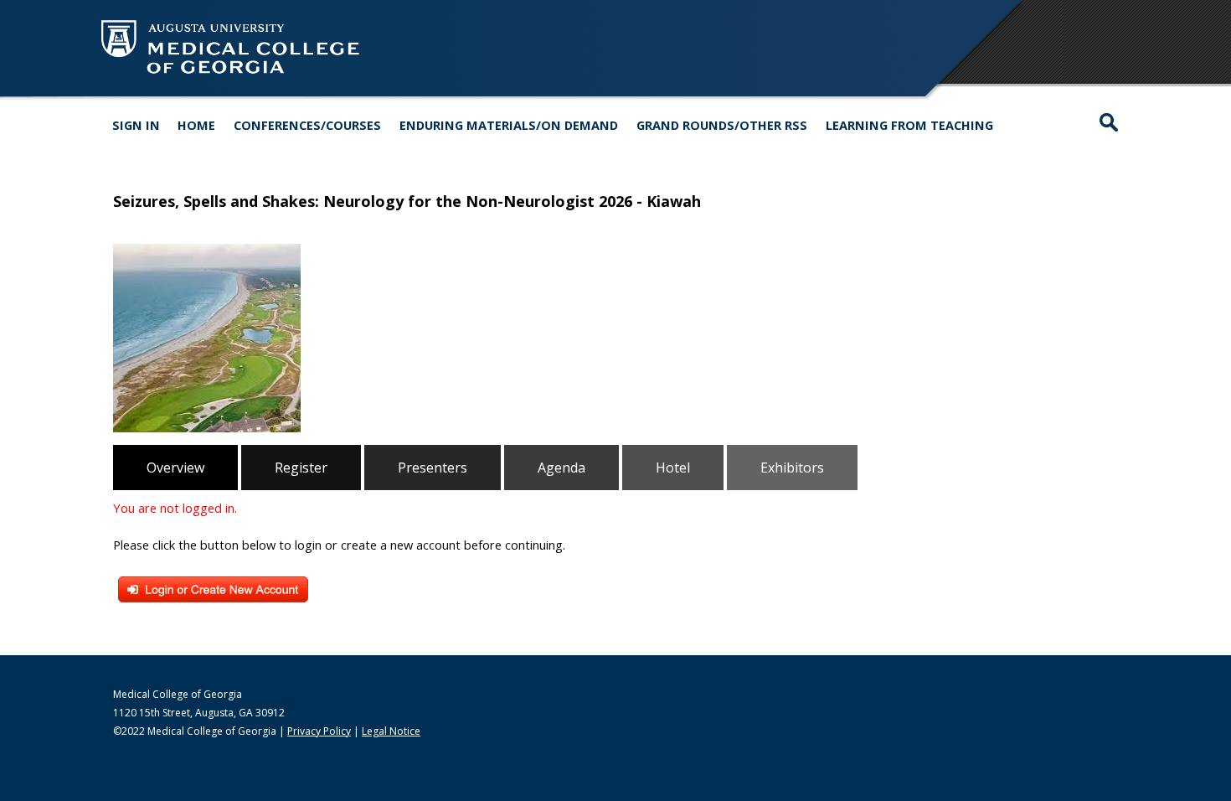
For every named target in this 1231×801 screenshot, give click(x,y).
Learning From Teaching (909, 124)
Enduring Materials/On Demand (508, 124)
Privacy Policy (319, 731)
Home (196, 124)
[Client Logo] (230, 74)
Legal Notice (391, 731)
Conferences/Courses (307, 124)
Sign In (136, 124)
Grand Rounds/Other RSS (721, 124)
